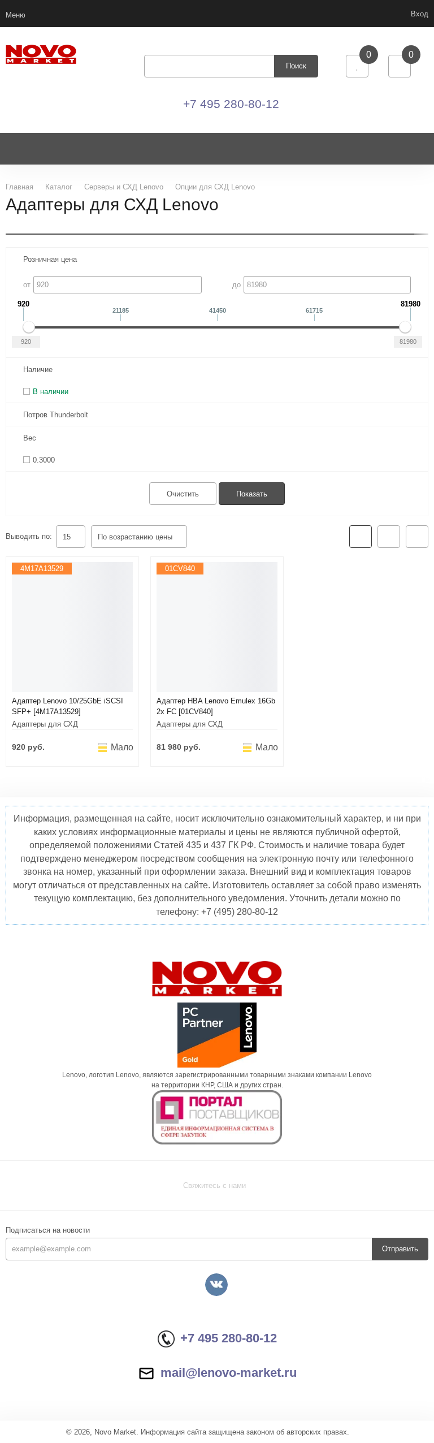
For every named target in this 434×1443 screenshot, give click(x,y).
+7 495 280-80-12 (231, 103)
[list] (388, 536)
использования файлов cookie (336, 1369)
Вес (29, 438)
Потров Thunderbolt (55, 415)
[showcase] (360, 536)
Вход (419, 14)
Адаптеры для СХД (45, 724)
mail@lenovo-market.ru (228, 1373)
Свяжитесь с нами (214, 1185)
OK (274, 1414)
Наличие (38, 369)
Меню (15, 15)
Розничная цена (50, 259)
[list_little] (417, 536)
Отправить (400, 1249)
